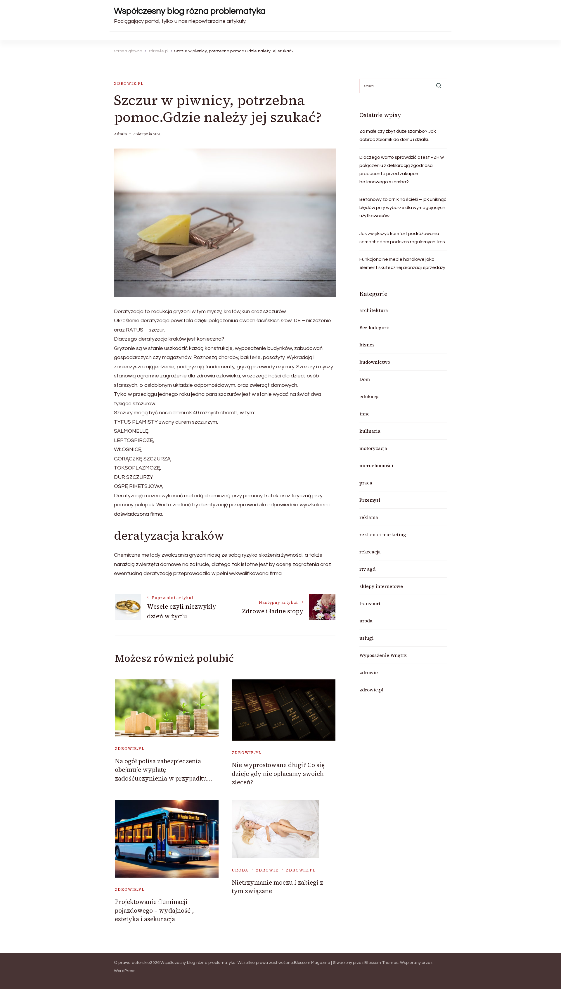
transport (369, 603)
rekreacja (370, 551)
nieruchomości (376, 465)
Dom (364, 379)
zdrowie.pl (129, 83)
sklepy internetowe (381, 586)
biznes (367, 344)
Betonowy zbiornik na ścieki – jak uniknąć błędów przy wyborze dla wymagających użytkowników (402, 207)
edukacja (369, 396)
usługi (366, 638)
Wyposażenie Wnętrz (383, 655)
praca (365, 482)
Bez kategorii (374, 327)
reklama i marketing (382, 534)
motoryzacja (373, 448)
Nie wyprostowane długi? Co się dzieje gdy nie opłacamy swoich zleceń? (278, 773)
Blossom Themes (381, 963)
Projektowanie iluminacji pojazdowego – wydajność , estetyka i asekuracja (154, 910)
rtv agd (367, 569)
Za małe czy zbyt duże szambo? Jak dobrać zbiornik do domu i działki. (397, 135)
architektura (373, 310)
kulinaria (369, 431)
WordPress (124, 971)
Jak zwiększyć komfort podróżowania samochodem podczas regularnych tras (402, 237)
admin (120, 134)
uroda (240, 870)
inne (364, 413)
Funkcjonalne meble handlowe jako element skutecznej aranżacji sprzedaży (402, 263)
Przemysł (369, 500)
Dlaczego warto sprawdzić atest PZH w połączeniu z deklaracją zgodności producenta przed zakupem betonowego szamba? (401, 169)
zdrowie (267, 870)
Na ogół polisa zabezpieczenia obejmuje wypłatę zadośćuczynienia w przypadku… (163, 770)
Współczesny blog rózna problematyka (190, 10)
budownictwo (374, 362)
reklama (368, 517)
